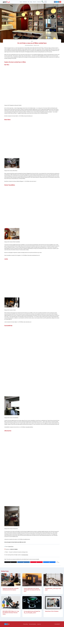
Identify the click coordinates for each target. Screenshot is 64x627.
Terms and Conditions (32, 624)
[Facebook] (55, 2)
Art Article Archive (25, 555)
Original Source (10, 546)
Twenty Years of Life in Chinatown (51, 611)
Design (31, 2)
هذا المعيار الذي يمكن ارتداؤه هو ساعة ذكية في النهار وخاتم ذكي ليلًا (32, 612)
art (32, 41)
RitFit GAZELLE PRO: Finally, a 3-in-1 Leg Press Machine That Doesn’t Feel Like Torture (11, 612)
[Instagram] (58, 2)
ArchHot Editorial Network (29, 45)
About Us (34, 2)
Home (21, 2)
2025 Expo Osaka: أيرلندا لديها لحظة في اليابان (53, 589)
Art (28, 2)
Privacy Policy (25, 624)
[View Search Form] (46, 2)
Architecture (25, 2)
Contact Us (39, 2)
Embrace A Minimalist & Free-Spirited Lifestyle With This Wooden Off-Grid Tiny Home (32, 590)
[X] (56, 2)
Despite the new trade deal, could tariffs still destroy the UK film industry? (11, 589)
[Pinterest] (9, 624)
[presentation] (10, 579)
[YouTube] (60, 2)
